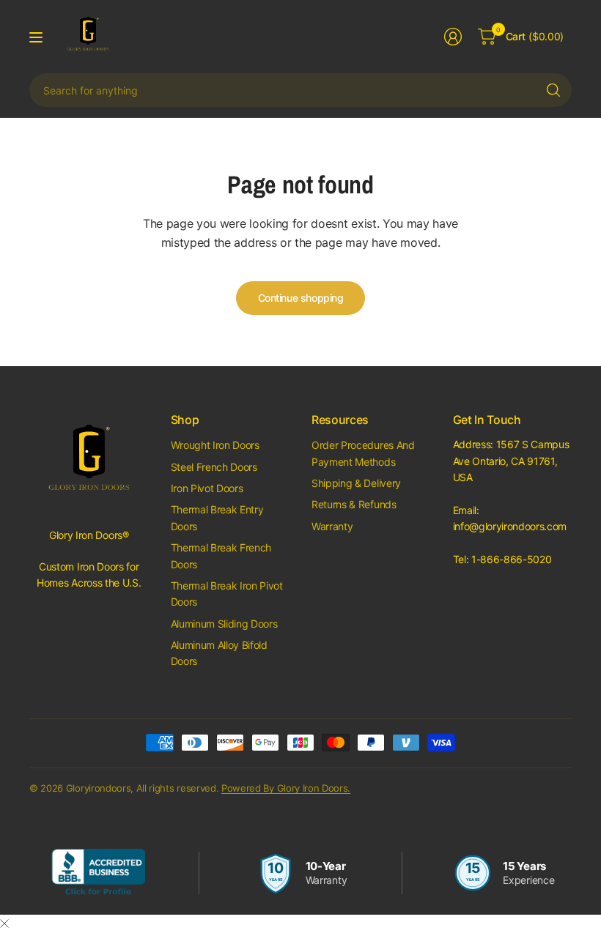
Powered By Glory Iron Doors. (285, 788)
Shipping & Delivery (356, 483)
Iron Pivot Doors (207, 488)
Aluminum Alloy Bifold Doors (219, 653)
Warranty (332, 526)
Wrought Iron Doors (215, 445)
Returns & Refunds (354, 504)
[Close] (4, 923)
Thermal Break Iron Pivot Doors (227, 593)
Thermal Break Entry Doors (217, 517)
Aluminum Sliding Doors (224, 623)
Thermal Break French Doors (221, 555)
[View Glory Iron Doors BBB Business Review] (98, 873)
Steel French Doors (214, 467)
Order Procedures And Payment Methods (363, 453)
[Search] (553, 90)
